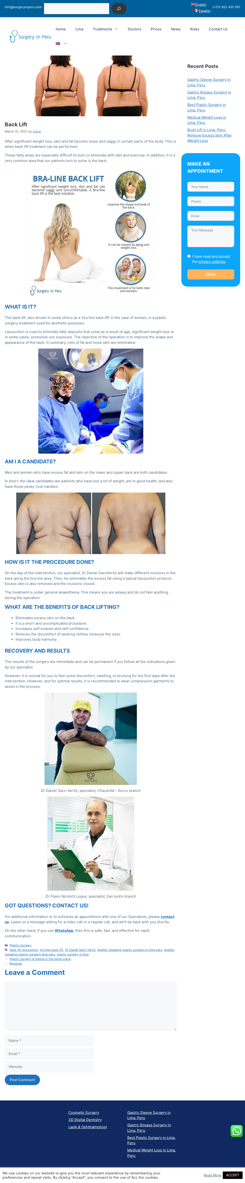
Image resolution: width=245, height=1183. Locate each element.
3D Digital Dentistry (85, 1119)
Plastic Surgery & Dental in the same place (40, 959)
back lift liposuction (24, 950)
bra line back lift (51, 950)
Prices (156, 29)
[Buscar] (119, 8)
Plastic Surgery (20, 945)
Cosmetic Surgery (83, 1112)
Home (61, 29)
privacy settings (212, 261)
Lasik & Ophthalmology (87, 1127)
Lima (79, 29)
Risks (194, 29)
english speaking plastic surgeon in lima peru (129, 950)
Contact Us (218, 29)
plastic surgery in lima (73, 954)
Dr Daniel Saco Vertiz (80, 950)
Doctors (134, 29)
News (176, 29)
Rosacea (16, 963)
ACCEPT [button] (232, 1175)
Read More (213, 1175)
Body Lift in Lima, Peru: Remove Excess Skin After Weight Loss (209, 135)
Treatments (102, 29)
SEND (211, 274)
